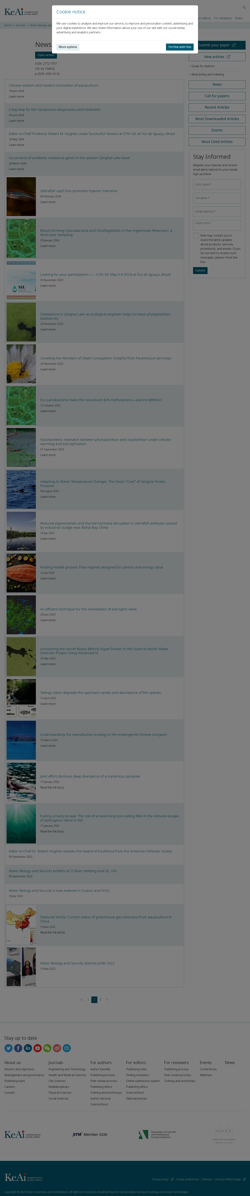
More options (68, 47)
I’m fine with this (179, 47)
